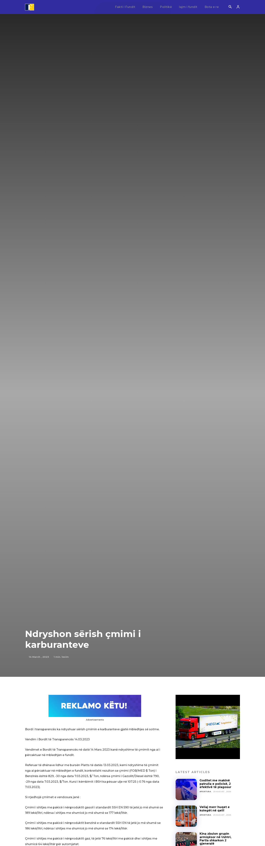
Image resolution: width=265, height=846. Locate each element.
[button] (230, 7)
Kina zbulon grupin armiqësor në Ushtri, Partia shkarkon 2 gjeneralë (215, 838)
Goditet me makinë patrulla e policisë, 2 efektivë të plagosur (215, 784)
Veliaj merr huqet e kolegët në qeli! (215, 808)
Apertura (205, 791)
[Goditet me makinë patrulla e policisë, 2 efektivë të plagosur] (186, 789)
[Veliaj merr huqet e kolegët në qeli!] (186, 816)
